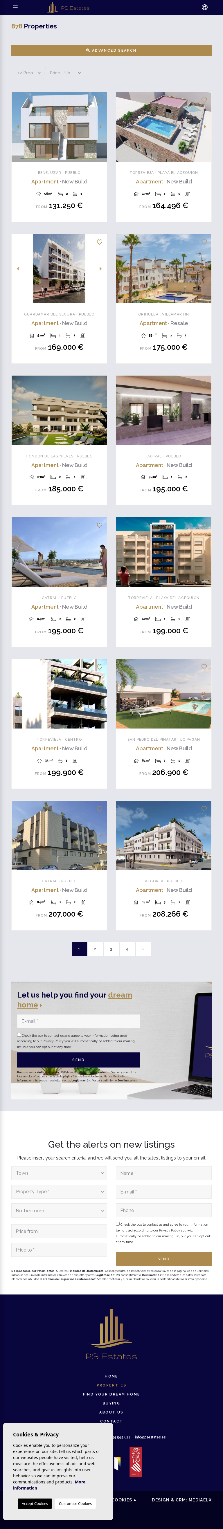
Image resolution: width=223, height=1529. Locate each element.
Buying (111, 1403)
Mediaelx (200, 1500)
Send (78, 1060)
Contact (111, 1421)
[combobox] (59, 1173)
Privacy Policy (53, 1041)
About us (111, 1412)
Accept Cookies (35, 1503)
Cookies (122, 1500)
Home (111, 1376)
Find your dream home (111, 1394)
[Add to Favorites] (99, 99)
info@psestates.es (150, 1437)
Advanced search (114, 50)
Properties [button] (112, 1385)
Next (101, 127)
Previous (18, 127)
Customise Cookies (75, 1503)
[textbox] (57, 1173)
